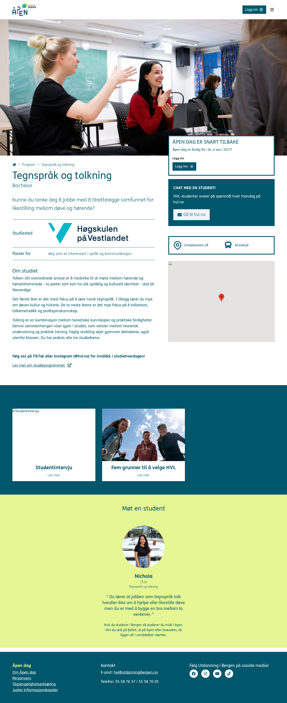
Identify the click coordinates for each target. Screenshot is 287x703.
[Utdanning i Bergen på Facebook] (194, 673)
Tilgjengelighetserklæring (34, 684)
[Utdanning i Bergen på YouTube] (217, 673)
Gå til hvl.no (194, 214)
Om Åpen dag (24, 672)
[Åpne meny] (272, 9)
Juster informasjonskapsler (35, 690)
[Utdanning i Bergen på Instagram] (205, 673)
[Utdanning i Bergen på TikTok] (229, 673)
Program (29, 165)
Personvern (21, 678)
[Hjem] (14, 165)
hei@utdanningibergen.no (136, 672)
